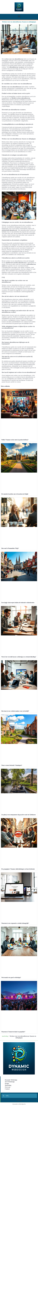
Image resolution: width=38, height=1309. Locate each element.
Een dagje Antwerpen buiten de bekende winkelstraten (17, 602)
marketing (5, 1036)
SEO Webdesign (10, 1081)
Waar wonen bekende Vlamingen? (11, 765)
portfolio (19, 1100)
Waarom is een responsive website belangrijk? (15, 923)
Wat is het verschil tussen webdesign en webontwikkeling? (18, 657)
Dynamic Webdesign (11, 1080)
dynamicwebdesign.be (19, 1104)
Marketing (8, 1085)
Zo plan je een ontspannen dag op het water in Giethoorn (18, 814)
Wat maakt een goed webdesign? (11, 977)
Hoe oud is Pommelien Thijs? (10, 548)
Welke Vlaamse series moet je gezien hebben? (14, 440)
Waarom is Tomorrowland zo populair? (13, 1031)
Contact (7, 1089)
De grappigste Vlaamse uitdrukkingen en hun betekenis (18, 869)
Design (7, 1083)
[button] (19, 16)
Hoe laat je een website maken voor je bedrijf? (15, 711)
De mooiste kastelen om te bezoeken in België (14, 494)
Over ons (7, 1087)
